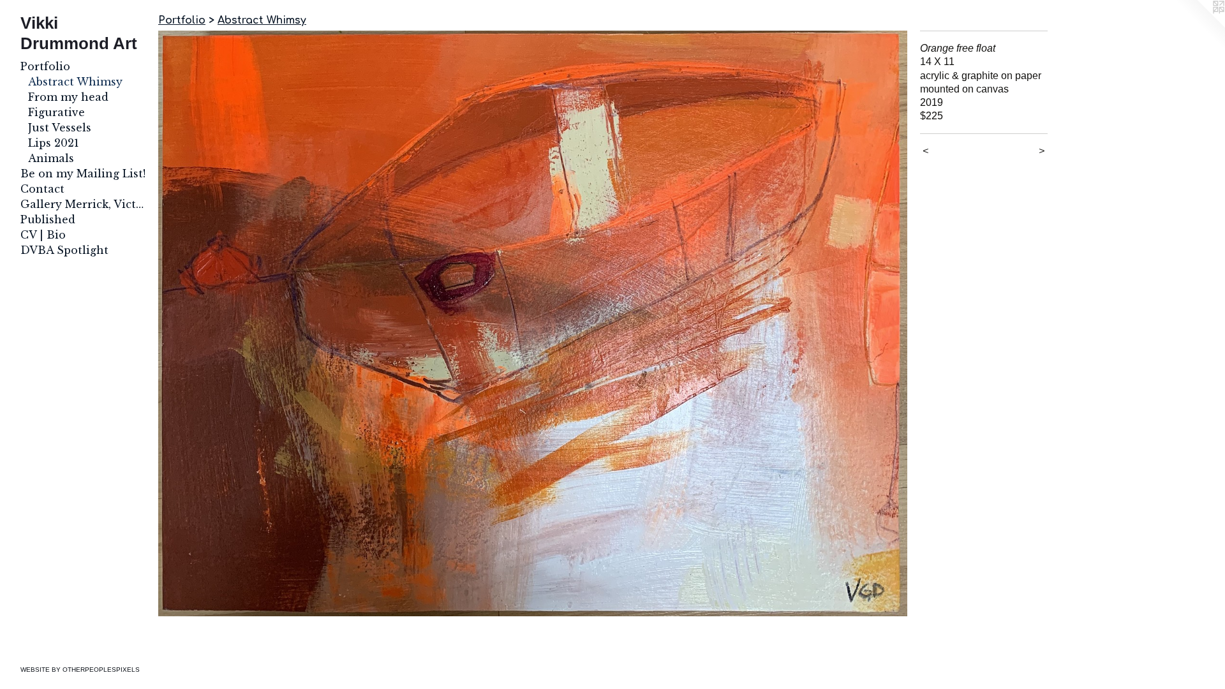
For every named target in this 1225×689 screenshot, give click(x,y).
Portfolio (45, 66)
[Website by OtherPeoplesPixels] (1199, 25)
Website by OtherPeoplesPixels (80, 669)
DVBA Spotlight (64, 250)
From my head (68, 97)
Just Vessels (59, 127)
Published (47, 219)
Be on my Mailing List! (82, 173)
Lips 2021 (53, 143)
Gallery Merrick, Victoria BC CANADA (84, 204)
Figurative (56, 112)
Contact (42, 188)
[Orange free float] (532, 323)
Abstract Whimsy (75, 81)
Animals (51, 158)
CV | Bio (43, 234)
